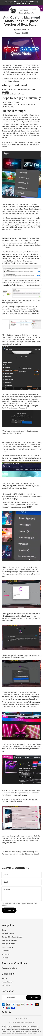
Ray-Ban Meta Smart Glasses (12, 937)
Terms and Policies (22, 1018)
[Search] (6, 8)
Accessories (6, 951)
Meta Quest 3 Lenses (9, 940)
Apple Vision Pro (8, 933)
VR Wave (17, 1022)
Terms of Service (7, 982)
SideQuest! (17, 229)
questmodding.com (13, 133)
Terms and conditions (9, 968)
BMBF (7, 94)
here (12, 311)
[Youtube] (10, 1012)
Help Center (6, 954)
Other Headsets (7, 947)
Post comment (9, 910)
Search (4, 978)
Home (4, 930)
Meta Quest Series (8, 944)
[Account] (36, 8)
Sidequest (5, 92)
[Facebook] (3, 1012)
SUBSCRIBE (33, 997)
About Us (5, 958)
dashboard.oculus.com (15, 261)
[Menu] (2, 8)
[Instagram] (6, 1012)
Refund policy (6, 985)
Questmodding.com (13, 218)
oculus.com (6, 211)
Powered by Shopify (27, 1022)
